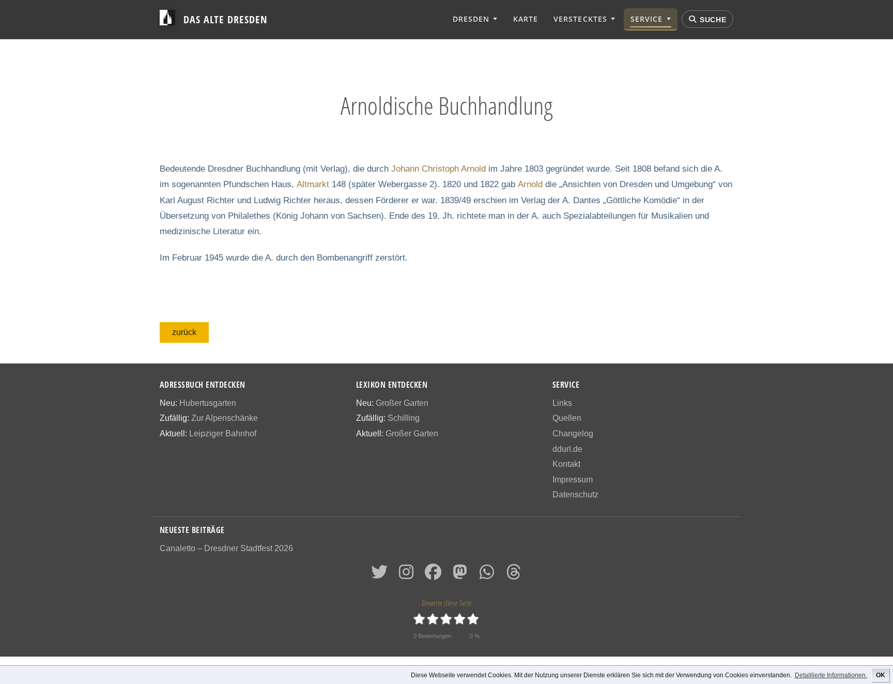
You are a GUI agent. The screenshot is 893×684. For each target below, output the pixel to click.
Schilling (404, 418)
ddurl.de (567, 449)
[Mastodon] (460, 575)
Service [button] (646, 19)
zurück (184, 332)
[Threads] (513, 575)
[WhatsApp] (486, 575)
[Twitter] (379, 575)
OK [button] (880, 675)
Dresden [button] (471, 19)
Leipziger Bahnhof (222, 433)
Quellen (566, 418)
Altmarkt (313, 184)
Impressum (572, 479)
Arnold (530, 184)
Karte (525, 19)
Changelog (572, 433)
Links (562, 403)
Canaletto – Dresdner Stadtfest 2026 (226, 548)
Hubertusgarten (207, 403)
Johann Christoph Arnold (438, 169)
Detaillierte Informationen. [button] (831, 675)
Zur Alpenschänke (224, 418)
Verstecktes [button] (580, 19)
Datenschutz (575, 494)
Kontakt (566, 464)
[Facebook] (433, 575)
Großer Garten (402, 403)
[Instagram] (406, 575)
